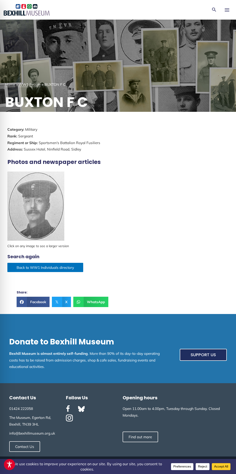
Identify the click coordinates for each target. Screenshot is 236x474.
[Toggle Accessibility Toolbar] (9, 465)
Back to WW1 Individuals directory (45, 267)
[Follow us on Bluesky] (81, 409)
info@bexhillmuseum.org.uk (32, 433)
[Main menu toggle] (226, 9)
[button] (214, 9)
